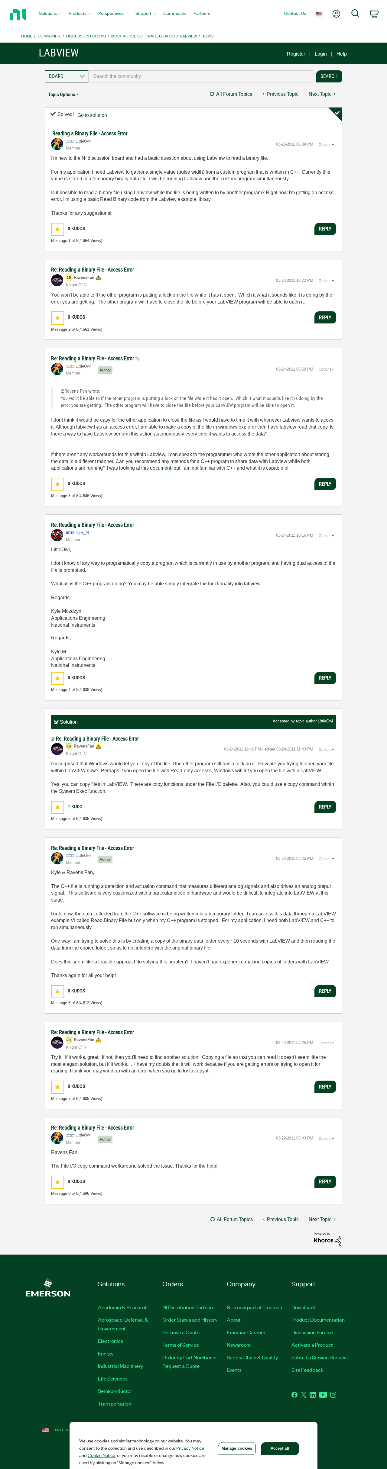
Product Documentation (318, 1319)
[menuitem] (50, 15)
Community (49, 36)
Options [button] (325, 145)
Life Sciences (113, 1378)
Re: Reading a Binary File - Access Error (92, 269)
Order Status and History (190, 1319)
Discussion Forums (86, 36)
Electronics (110, 1340)
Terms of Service (180, 1344)
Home (26, 36)
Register (296, 53)
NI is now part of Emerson (254, 1307)
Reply (325, 229)
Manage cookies (237, 1448)
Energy (106, 1353)
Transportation (114, 1403)
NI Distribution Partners (188, 1307)
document (160, 468)
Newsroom (239, 1344)
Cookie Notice (101, 1455)
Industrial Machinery (120, 1365)
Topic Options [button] (61, 94)
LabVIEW (188, 36)
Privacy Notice (190, 1448)
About (234, 1319)
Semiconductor (115, 1390)
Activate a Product (312, 1344)
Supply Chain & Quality (252, 1357)
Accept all (280, 1448)
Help (342, 53)
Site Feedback (307, 1369)
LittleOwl (325, 721)
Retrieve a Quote (181, 1332)
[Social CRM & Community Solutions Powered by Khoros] (327, 1238)
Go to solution (92, 115)
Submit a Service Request (319, 1357)
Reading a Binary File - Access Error (89, 133)
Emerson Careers (246, 1332)
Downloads (303, 1307)
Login (321, 53)
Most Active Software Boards (143, 36)
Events (234, 1369)
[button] (57, 229)
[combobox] (200, 76)
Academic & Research (123, 1307)
